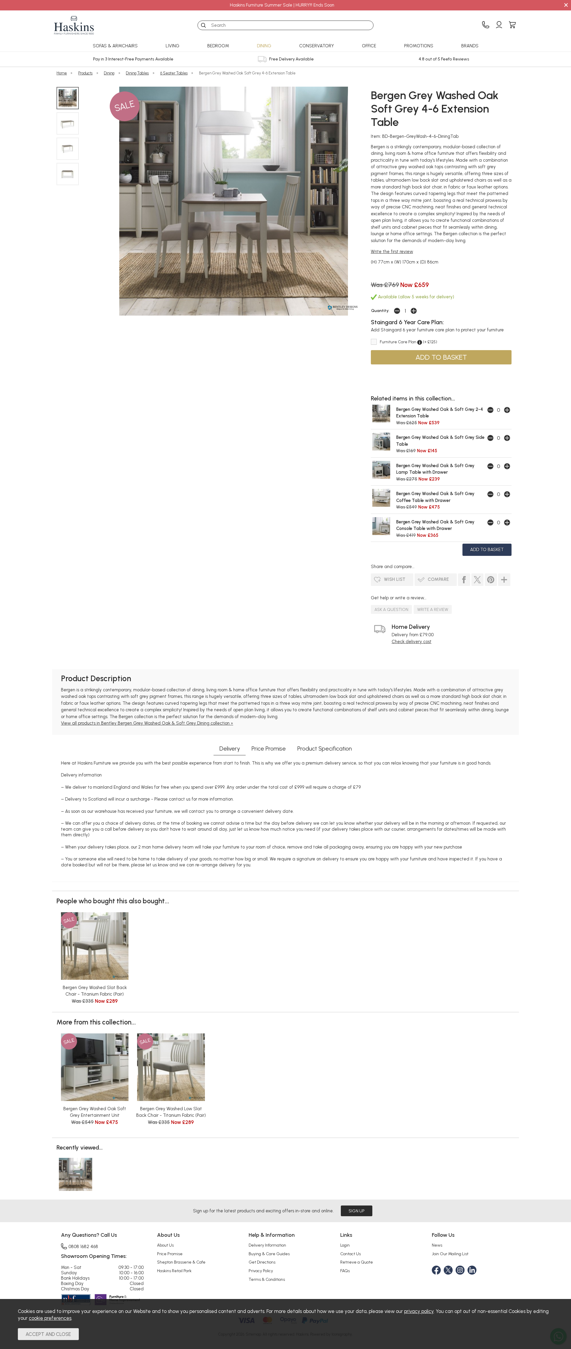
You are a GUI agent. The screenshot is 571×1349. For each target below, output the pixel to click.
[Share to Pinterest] (491, 579)
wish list (394, 579)
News (437, 1245)
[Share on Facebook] (464, 579)
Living (172, 46)
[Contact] (485, 25)
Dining (264, 46)
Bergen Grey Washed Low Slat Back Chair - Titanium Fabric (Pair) (171, 1112)
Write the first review (392, 251)
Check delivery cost (412, 641)
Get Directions (262, 1262)
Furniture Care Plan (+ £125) (408, 341)
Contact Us (350, 1253)
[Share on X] (477, 579)
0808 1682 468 (83, 1246)
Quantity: (380, 310)
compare (438, 579)
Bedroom (218, 46)
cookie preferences (50, 1318)
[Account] (499, 25)
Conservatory (316, 46)
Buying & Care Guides (269, 1253)
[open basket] (512, 25)
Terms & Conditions (267, 1279)
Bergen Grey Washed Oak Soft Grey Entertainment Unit (94, 1112)
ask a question (391, 609)
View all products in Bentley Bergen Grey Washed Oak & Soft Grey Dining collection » (147, 723)
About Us (165, 1245)
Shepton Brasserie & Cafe (181, 1262)
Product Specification (324, 748)
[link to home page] (74, 25)
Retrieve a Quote (356, 1262)
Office (369, 46)
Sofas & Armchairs (115, 46)
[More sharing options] (504, 579)
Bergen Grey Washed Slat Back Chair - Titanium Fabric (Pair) (95, 991)
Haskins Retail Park (174, 1270)
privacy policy (419, 1311)
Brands (470, 46)
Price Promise (269, 748)
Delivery (229, 748)
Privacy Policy (261, 1270)
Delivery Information (267, 1245)
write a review (432, 609)
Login (345, 1245)
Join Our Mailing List (450, 1253)
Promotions (418, 46)
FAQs (345, 1270)
